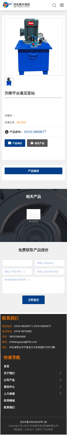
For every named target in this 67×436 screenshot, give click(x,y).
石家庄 (38, 429)
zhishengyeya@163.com (23, 341)
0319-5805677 (42, 326)
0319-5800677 (35, 132)
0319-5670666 (23, 331)
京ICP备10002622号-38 (33, 421)
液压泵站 (21, 122)
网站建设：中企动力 (24, 429)
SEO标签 (48, 429)
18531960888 (17, 336)
